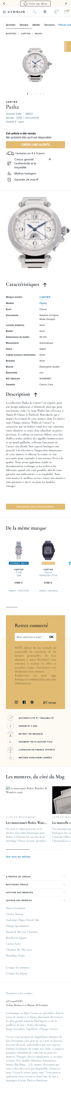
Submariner (49, 1060)
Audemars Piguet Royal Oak (22, 920)
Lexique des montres (18, 967)
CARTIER (12, 102)
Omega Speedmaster (17, 926)
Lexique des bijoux (16, 973)
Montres (11, 34)
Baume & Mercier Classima (21, 932)
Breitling (40, 1025)
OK (51, 637)
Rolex (30, 1025)
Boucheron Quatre (16, 938)
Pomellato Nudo (15, 955)
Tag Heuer (32, 1029)
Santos (9, 1064)
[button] (27, 93)
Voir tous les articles (18, 856)
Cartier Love (13, 943)
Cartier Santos (14, 914)
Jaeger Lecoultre (15, 1029)
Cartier (25, 34)
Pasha (38, 34)
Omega (44, 1029)
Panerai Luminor (15, 908)
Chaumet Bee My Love (19, 949)
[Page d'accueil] (16, 12)
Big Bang (20, 1064)
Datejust (36, 1060)
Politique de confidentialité (30, 679)
